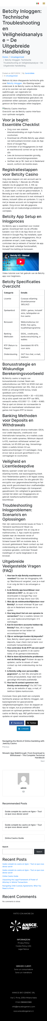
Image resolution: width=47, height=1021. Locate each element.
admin (23, 788)
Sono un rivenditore (23, 972)
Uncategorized (12, 76)
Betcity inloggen (14, 83)
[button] (44, 3)
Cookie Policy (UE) (23, 946)
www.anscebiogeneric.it (23, 1011)
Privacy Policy (23, 943)
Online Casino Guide (10, 876)
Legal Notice (23, 949)
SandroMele (29, 73)
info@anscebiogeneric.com (23, 1007)
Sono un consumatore (23, 969)
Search (5, 847)
